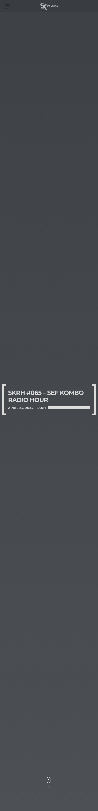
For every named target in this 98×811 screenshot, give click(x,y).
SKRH (41, 408)
